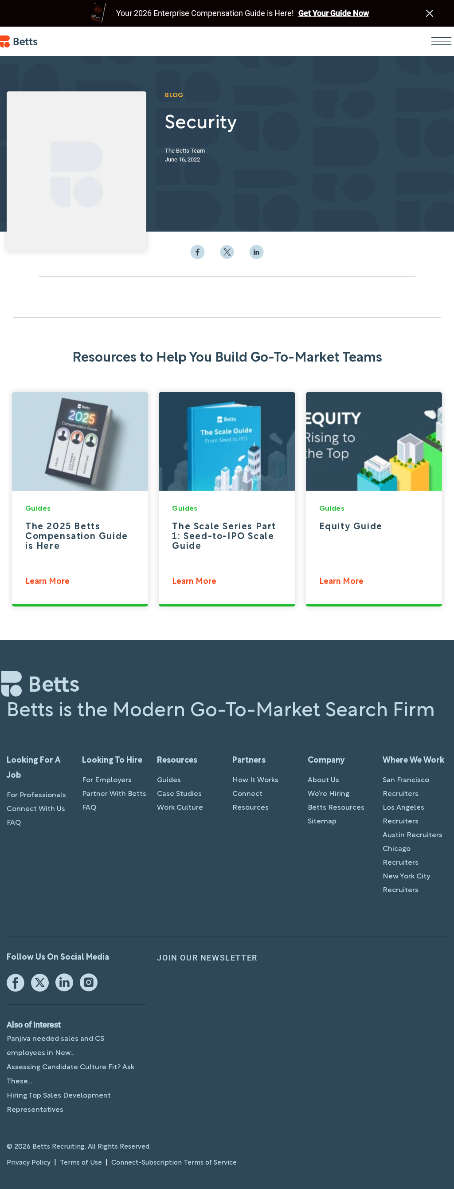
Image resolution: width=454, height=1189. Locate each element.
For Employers (107, 780)
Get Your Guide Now (333, 13)
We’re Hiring (328, 794)
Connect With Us (36, 809)
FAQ (14, 823)
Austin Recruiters (412, 835)
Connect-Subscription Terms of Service (174, 1163)
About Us (323, 780)
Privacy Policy (29, 1163)
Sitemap (322, 822)
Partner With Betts (114, 794)
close (429, 13)
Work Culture (180, 808)
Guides (169, 780)
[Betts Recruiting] (19, 41)
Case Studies (179, 794)
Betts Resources (336, 808)
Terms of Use (81, 1163)
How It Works (255, 780)
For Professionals (36, 795)
